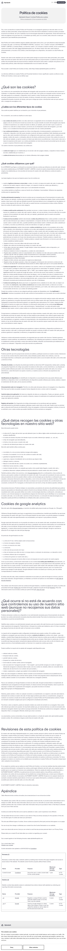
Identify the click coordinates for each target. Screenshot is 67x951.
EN (52, 2)
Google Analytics (33, 473)
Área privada (61, 2)
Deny (11, 947)
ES (55, 2)
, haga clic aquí (40, 589)
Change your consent (7, 845)
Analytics (52, 587)
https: (19, 48)
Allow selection (33, 947)
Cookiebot (33, 848)
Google (17, 898)
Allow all (55, 947)
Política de (17, 587)
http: (2, 688)
